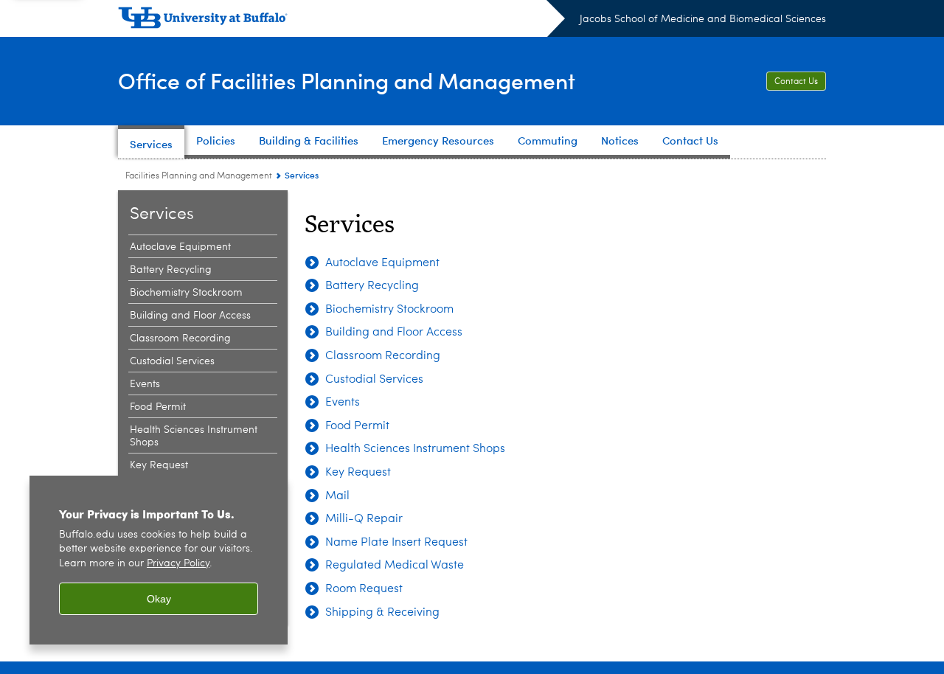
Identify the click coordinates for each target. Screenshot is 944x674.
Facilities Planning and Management (198, 176)
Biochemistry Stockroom (186, 293)
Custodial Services (172, 361)
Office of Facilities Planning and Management (346, 80)
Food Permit (158, 407)
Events (145, 384)
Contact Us (796, 81)
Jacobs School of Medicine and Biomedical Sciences (703, 19)
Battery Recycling (171, 270)
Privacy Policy (178, 563)
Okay (159, 599)
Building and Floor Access (190, 315)
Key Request (159, 465)
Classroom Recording (180, 338)
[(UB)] (341, 20)
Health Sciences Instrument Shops (193, 436)
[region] (159, 560)
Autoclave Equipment (180, 247)
